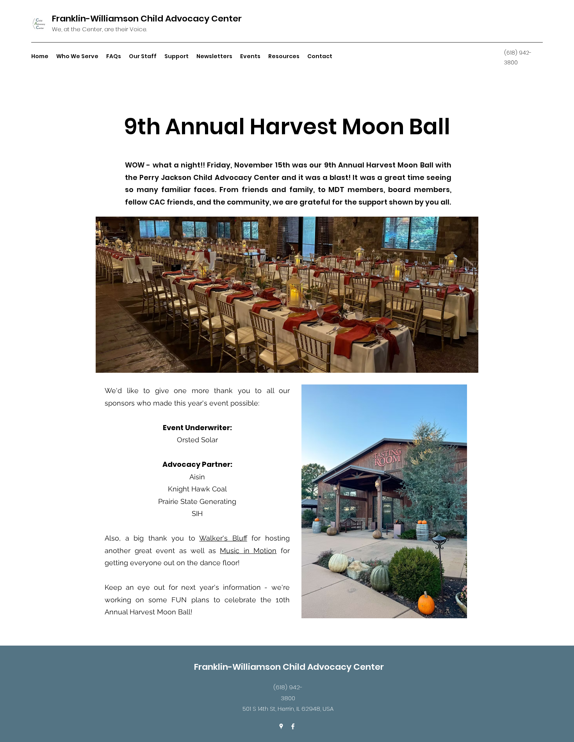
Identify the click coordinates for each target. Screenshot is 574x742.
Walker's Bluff (223, 538)
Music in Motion (248, 550)
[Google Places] (281, 726)
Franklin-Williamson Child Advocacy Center (147, 18)
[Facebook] (293, 726)
